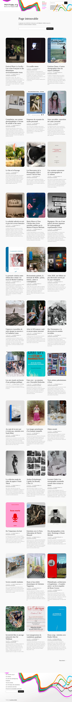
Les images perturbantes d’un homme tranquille (35, 430)
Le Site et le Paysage (13, 170)
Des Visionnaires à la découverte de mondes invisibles (55, 331)
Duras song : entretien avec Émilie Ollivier (57, 636)
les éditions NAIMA (13, 699)
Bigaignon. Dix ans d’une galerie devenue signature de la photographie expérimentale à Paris (56, 224)
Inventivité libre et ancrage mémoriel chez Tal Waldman (15, 637)
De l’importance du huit (14, 531)
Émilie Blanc (57, 123)
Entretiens (29, 385)
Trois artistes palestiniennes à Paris (57, 381)
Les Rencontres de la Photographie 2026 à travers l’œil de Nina (34, 172)
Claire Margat (36, 123)
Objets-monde (52, 429)
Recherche (21, 691)
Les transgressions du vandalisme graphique (34, 636)
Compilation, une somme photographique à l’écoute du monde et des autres (14, 121)
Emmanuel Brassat (58, 384)
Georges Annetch (16, 225)
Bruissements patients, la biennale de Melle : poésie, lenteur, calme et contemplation (36, 279)
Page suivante (62, 660)
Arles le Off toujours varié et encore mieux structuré (35, 330)
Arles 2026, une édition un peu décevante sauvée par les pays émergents (57, 278)
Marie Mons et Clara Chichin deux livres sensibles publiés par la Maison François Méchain (35, 224)
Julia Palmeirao (36, 68)
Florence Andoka (37, 384)
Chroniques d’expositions (11, 75)
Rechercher (50, 28)
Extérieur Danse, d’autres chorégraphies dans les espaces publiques (56, 68)
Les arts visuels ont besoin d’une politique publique (15, 381)
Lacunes (49, 538)
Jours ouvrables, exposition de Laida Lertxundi (57, 120)
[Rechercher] (65, 3)
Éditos (22, 384)
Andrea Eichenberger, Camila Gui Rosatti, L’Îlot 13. (34, 481)
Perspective (53, 538)
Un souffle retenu (32, 66)
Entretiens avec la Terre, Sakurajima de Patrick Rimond (35, 533)
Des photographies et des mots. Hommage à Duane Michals (56, 533)
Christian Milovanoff (57, 537)
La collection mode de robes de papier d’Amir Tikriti (13, 481)
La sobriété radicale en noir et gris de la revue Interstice (15, 222)
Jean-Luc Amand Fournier (17, 584)
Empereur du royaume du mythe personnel (35, 120)
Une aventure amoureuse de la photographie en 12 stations (56, 172)
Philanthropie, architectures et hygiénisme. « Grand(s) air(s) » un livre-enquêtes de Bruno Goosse (57, 585)
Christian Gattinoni (58, 72)
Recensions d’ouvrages (52, 73)
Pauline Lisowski (15, 74)
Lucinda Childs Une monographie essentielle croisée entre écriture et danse (56, 482)
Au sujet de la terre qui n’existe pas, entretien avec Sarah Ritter (15, 431)
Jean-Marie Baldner (37, 485)
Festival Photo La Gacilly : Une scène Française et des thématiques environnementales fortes (15, 69)
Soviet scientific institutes (14, 582)
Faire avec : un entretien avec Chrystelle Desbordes (36, 381)
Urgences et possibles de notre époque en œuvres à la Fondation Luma (14, 331)
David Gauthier (35, 176)
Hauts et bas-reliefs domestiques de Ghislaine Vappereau (35, 584)
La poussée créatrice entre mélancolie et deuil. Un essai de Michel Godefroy (14, 278)
